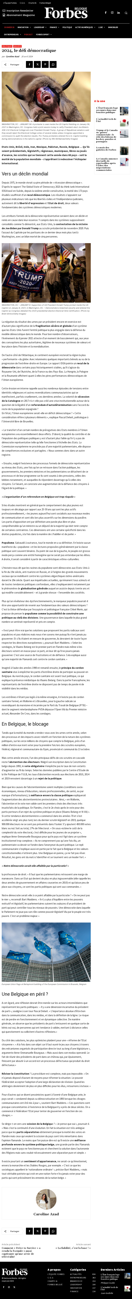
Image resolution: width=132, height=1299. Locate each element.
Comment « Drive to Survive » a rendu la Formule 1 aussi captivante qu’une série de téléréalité (21, 1252)
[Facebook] (105, 12)
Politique (7, 46)
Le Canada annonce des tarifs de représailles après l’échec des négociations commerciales (107, 164)
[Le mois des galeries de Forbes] (124, 151)
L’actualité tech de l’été (106, 120)
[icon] (4, 10)
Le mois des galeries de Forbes (106, 148)
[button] (126, 13)
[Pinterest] (45, 64)
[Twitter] (37, 64)
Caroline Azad (12, 56)
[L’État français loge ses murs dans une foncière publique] (124, 111)
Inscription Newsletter (20, 10)
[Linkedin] (118, 12)
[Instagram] (112, 12)
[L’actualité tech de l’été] (124, 122)
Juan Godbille (107, 1293)
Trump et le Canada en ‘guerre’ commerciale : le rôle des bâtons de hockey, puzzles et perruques (107, 136)
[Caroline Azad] (46, 1199)
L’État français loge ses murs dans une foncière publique (107, 110)
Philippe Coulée (108, 1282)
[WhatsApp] (53, 64)
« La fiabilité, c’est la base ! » (73, 1248)
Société (17, 46)
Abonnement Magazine (21, 15)
